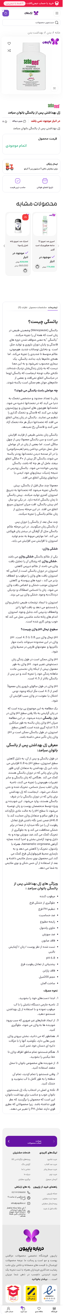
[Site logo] (31, 13)
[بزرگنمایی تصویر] (54, 88)
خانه (57, 32)
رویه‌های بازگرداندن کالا (21, 1159)
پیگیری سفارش (24, 1179)
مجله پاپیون (52, 1193)
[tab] (53, 307)
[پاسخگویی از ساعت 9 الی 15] (28, 1198)
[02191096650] (28, 1192)
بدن (49, 32)
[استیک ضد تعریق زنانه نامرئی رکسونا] (18, 224)
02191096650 (19, 1192)
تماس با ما (25, 1169)
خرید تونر (53, 1174)
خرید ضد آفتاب (50, 1164)
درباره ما (27, 1174)
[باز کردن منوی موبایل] (57, 13)
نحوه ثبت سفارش (49, 1198)
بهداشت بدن (35, 32)
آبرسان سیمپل (51, 1179)
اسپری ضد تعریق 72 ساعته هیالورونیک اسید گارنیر (45, 245)
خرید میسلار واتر (50, 1169)
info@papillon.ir (18, 1203)
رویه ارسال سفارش (49, 1203)
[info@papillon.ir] (28, 1203)
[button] (37, 266)
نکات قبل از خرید (50, 1208)
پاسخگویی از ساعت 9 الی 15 (17, 1197)
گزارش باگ (25, 1164)
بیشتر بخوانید (39, 1279)
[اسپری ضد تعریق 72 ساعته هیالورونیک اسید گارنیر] (44, 224)
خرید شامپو (52, 1159)
